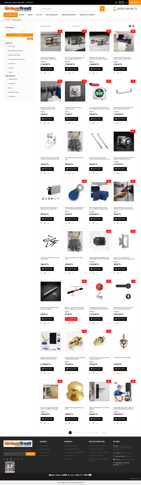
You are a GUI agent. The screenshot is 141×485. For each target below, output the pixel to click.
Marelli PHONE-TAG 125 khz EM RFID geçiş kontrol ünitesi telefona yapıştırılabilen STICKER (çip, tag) (124, 208)
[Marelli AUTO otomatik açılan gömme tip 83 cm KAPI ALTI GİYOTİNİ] (51, 191)
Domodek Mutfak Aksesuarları (17, 59)
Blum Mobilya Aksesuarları (16, 51)
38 (104, 432)
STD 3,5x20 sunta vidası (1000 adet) (74, 258)
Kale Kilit (11, 68)
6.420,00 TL (94, 213)
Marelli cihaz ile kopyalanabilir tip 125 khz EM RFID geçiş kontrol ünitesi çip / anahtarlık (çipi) (74, 208)
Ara (20, 35)
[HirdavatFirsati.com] (18, 8)
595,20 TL (45, 214)
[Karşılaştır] (49, 73)
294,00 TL (93, 113)
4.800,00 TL (119, 413)
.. (100, 432)
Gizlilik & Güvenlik (96, 456)
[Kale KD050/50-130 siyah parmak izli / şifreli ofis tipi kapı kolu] (124, 291)
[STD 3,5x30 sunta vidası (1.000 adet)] (75, 141)
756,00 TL (69, 363)
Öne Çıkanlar (12, 83)
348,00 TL (69, 414)
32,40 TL (68, 313)
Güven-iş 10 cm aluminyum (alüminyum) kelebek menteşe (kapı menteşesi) (124, 258)
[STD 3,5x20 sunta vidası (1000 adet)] (75, 241)
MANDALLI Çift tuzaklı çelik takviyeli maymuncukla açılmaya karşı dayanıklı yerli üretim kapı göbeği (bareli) (98, 58)
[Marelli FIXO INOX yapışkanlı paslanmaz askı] (75, 91)
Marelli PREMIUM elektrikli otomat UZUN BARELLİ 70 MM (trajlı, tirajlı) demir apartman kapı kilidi (99, 258)
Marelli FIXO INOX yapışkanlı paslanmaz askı (73, 108)
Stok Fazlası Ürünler (14, 92)
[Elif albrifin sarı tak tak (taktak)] (124, 341)
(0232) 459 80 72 (123, 453)
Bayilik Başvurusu (72, 446)
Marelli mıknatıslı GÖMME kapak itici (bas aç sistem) (50, 308)
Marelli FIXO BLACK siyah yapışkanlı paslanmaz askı (48, 108)
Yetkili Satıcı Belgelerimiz (75, 452)
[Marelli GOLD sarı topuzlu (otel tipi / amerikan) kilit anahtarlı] (75, 341)
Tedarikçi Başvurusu (73, 449)
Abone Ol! (30, 454)
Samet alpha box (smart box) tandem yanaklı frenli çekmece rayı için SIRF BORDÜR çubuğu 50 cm (99, 158)
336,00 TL (69, 264)
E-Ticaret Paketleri (70, 482)
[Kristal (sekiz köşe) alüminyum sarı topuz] (75, 391)
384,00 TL (93, 413)
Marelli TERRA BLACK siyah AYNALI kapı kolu (99, 408)
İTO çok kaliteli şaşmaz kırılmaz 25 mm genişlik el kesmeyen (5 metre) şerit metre (99, 108)
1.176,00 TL (94, 313)
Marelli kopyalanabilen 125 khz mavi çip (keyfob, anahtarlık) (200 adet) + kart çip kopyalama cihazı (98, 208)
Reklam (10, 88)
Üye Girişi (44, 446)
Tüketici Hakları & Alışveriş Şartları (99, 460)
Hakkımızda (7, 2)
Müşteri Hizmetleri (18, 2)
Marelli (10, 72)
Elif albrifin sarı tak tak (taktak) (122, 357)
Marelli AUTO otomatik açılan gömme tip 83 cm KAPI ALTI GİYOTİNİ (49, 208)
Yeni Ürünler (12, 96)
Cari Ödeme (29, 2)
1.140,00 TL (119, 113)
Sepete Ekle (48, 69)
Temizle (30, 38)
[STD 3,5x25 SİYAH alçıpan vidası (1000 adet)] (51, 241)
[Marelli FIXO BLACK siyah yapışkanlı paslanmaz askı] (51, 91)
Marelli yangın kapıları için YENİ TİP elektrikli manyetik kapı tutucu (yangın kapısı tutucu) (124, 158)
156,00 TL (118, 63)
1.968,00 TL (94, 63)
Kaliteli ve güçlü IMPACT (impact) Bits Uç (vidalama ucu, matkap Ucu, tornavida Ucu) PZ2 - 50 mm (75, 308)
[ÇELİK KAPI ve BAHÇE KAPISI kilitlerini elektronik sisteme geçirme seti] (51, 341)
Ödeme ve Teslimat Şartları (99, 452)
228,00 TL (118, 364)
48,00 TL (117, 263)
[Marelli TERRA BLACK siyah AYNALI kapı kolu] (99, 391)
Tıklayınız (121, 464)
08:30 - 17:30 (124, 456)
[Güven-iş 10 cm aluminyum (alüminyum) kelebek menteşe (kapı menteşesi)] (124, 241)
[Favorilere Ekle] (46, 73)
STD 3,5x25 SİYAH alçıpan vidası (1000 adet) (50, 258)
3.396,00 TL (70, 63)
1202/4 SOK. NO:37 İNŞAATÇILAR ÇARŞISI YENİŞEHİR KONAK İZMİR (122, 448)
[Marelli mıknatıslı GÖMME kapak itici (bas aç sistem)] (51, 291)
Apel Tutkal (12, 46)
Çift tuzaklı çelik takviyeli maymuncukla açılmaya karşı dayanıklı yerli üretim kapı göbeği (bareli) (50, 58)
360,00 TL (93, 164)
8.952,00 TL (119, 313)
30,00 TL (44, 314)
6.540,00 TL (46, 364)
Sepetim (44, 456)
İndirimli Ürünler (13, 79)
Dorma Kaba (12, 63)
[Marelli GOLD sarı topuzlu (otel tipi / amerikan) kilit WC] (99, 341)
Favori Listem (46, 452)
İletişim (68, 459)
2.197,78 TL (118, 163)
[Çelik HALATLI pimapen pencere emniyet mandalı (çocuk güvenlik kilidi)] (51, 141)
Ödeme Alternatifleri (97, 449)
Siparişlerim (45, 449)
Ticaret (60, 482)
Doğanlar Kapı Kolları (14, 55)
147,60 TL (45, 164)
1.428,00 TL (46, 63)
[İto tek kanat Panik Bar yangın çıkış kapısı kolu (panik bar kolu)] (124, 91)
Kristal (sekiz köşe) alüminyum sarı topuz (75, 408)
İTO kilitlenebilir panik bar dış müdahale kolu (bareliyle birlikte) (98, 308)
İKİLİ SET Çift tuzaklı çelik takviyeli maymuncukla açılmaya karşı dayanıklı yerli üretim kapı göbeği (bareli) (75, 58)
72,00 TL (68, 113)
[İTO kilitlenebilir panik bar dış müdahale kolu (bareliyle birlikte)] (99, 291)
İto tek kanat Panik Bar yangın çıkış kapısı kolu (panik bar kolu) (123, 108)
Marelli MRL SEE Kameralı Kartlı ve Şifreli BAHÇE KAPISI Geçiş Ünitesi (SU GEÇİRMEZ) (124, 408)
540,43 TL (45, 264)
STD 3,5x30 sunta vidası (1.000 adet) (74, 158)
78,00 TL (44, 113)
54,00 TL (117, 213)
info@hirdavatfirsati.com (124, 459)
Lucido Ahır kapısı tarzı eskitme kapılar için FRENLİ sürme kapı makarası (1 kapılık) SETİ (49, 408)
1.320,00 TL (94, 263)
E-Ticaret (132, 478)
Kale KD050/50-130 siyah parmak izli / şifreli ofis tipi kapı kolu (123, 308)
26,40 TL (68, 213)
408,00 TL (69, 164)
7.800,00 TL (45, 413)
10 (97, 432)
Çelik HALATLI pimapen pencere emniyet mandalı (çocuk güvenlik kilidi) (50, 158)
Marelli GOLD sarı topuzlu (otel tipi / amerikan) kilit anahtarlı (75, 358)
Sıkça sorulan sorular (98, 446)
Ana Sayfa (7, 20)
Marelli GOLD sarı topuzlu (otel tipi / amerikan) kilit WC (99, 358)
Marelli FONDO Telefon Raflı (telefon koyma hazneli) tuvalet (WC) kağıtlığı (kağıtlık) (123, 58)
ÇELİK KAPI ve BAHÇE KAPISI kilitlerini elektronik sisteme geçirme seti (49, 358)
